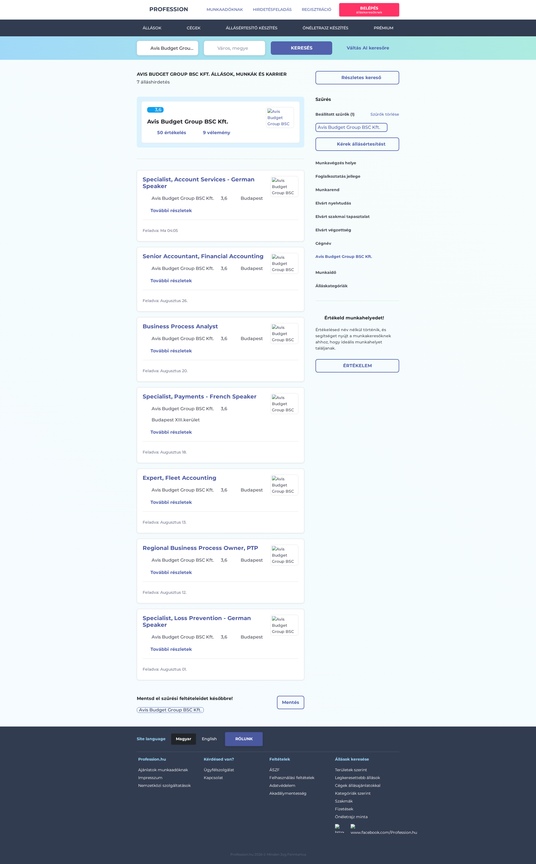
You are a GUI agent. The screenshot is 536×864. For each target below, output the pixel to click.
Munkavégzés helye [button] (335, 162)
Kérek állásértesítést (361, 144)
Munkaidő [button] (325, 272)
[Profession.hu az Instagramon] (343, 830)
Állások (152, 27)
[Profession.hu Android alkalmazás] (376, 738)
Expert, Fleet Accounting (179, 477)
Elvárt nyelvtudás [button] (333, 203)
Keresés (301, 48)
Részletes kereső (361, 77)
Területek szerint (351, 769)
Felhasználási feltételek (291, 777)
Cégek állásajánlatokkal (358, 785)
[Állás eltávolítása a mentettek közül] (293, 231)
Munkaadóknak (225, 9)
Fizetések (344, 808)
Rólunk (244, 738)
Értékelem (357, 365)
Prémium (383, 27)
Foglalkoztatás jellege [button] (337, 176)
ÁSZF (274, 769)
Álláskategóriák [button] (331, 285)
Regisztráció (316, 9)
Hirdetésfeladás (272, 9)
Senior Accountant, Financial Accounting (203, 256)
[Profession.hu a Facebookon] (384, 830)
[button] (351, 127)
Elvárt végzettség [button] (333, 229)
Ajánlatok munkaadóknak (163, 769)
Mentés (290, 702)
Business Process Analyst (180, 326)
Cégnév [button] (323, 243)
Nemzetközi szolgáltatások (164, 785)
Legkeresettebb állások (357, 777)
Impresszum (150, 777)
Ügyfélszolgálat (219, 769)
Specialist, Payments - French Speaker (200, 396)
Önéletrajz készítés (325, 27)
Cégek (193, 27)
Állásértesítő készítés (251, 27)
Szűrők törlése (384, 114)
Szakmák (344, 801)
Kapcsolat (213, 777)
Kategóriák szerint (353, 793)
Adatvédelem (282, 785)
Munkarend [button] (327, 189)
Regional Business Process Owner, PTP (200, 548)
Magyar (183, 738)
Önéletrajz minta (351, 816)
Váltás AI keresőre (368, 48)
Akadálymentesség (288, 793)
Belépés (369, 10)
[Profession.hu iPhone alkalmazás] (336, 738)
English (209, 738)
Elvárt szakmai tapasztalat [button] (342, 216)
